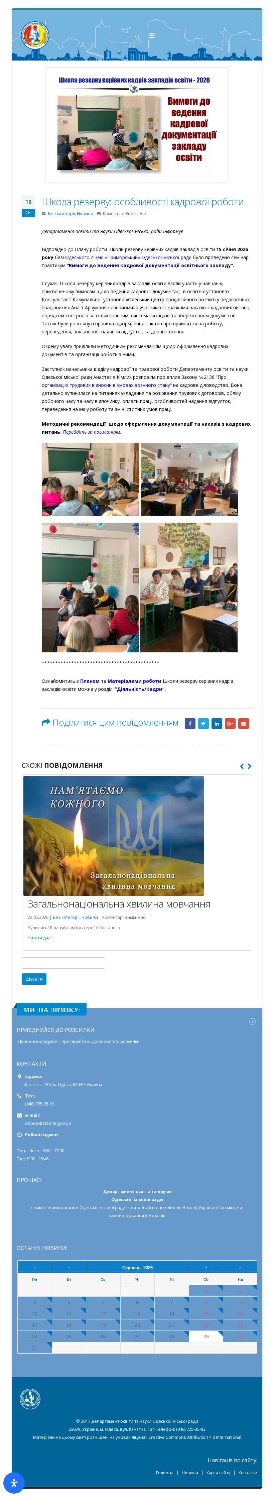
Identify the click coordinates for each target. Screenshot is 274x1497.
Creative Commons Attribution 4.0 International (194, 1452)
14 (171, 1328)
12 (103, 1328)
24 (34, 1351)
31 (34, 1362)
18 (69, 1339)
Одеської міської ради (102, 1222)
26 (103, 1351)
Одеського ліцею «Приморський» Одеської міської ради (129, 257)
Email (243, 723)
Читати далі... (41, 952)
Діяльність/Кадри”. (141, 689)
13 (137, 1328)
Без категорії (61, 213)
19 (103, 1339)
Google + (230, 723)
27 (137, 1351)
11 (69, 1328)
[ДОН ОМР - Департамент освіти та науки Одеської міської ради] (35, 35)
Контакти (248, 1487)
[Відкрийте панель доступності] (14, 1483)
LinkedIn (217, 723)
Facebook (190, 723)
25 (69, 1351)
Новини (85, 213)
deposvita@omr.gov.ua (48, 1138)
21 (171, 1339)
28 (171, 1351)
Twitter (203, 723)
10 (34, 1328)
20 (137, 1339)
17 (34, 1339)
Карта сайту (218, 1487)
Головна (164, 1487)
